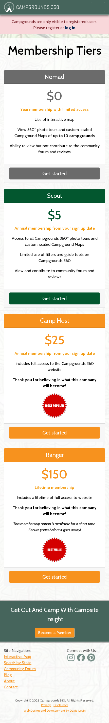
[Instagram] (71, 659)
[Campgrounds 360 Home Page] (31, 7)
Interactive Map (17, 656)
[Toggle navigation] (98, 7)
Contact (11, 687)
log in (70, 27)
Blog (8, 674)
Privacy (46, 705)
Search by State (17, 662)
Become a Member (54, 632)
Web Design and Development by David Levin (55, 710)
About (9, 680)
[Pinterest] (91, 659)
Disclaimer (60, 705)
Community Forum (20, 668)
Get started (54, 173)
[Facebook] (81, 659)
